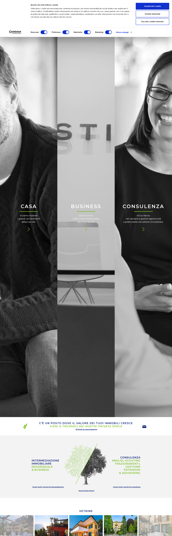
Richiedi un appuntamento (86, 429)
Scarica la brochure (86, 491)
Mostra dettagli (122, 32)
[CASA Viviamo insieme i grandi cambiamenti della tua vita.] (28, 55)
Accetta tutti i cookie (152, 6)
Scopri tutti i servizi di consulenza (126, 487)
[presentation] (2, 528)
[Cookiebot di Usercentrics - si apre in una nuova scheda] (15, 32)
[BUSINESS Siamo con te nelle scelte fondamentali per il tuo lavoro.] (86, 55)
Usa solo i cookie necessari (152, 21)
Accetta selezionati (152, 14)
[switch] (65, 32)
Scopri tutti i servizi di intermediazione (48, 487)
